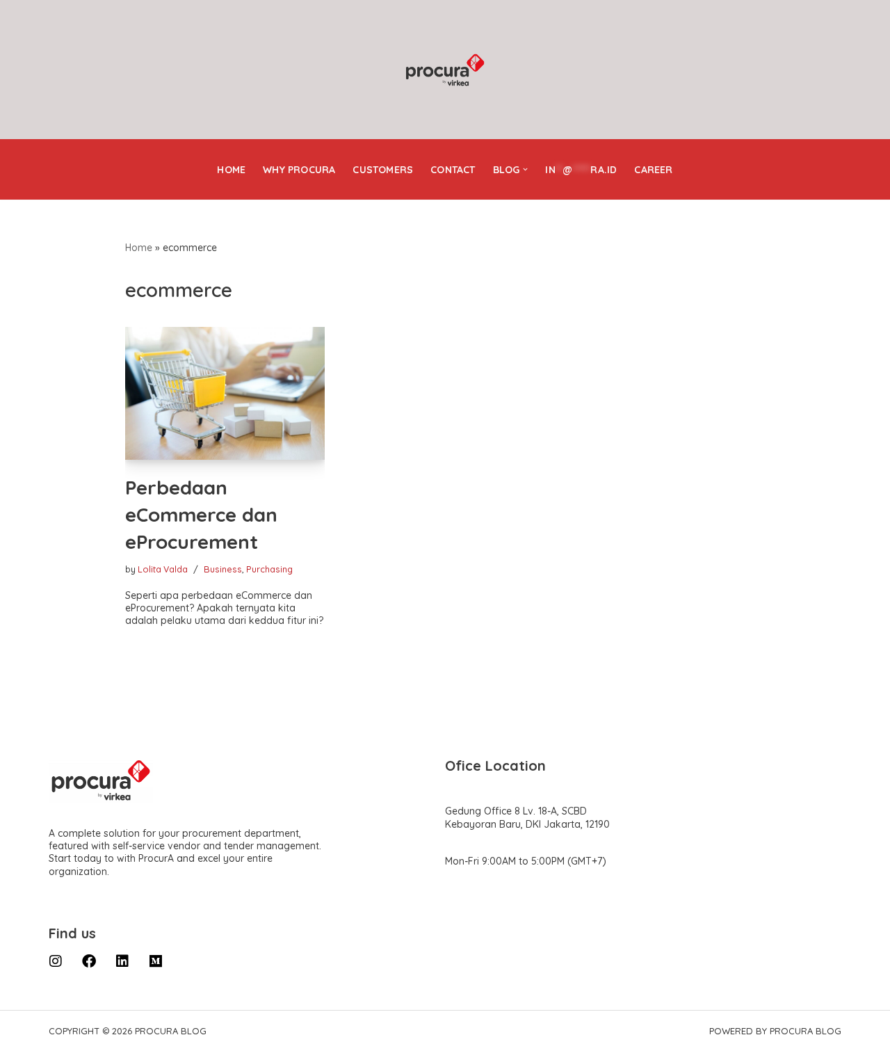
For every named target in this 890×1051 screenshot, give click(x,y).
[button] (525, 169)
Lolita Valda (163, 569)
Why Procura (299, 169)
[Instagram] (56, 961)
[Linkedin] (122, 961)
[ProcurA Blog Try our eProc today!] (445, 70)
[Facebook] (89, 961)
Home (231, 169)
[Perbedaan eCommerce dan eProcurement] (225, 393)
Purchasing (269, 569)
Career (653, 169)
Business (223, 569)
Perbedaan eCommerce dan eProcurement (201, 514)
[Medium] (156, 961)
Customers (383, 169)
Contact (452, 169)
